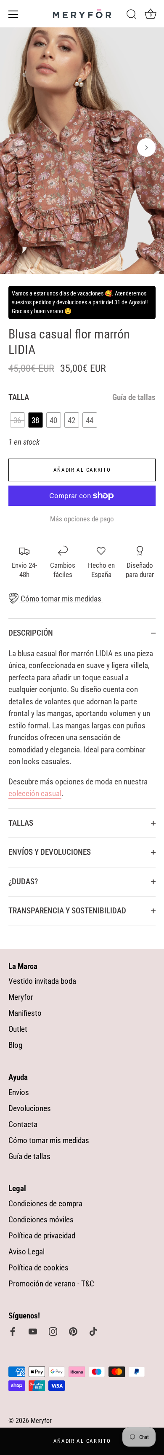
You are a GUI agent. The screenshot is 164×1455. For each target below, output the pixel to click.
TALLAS (20, 823)
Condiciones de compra (45, 1203)
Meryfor (20, 997)
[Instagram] (53, 1331)
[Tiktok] (93, 1331)
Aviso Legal (26, 1251)
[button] (17, 147)
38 (35, 420)
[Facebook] (12, 1331)
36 (17, 420)
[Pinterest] (73, 1331)
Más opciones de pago (82, 519)
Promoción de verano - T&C (51, 1284)
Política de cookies (38, 1267)
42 (71, 420)
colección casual (34, 793)
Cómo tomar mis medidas (60, 599)
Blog (15, 1045)
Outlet (17, 1029)
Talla (82, 397)
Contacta (22, 1124)
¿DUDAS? (23, 881)
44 (89, 420)
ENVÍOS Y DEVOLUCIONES (49, 852)
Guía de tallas (134, 397)
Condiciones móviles (41, 1219)
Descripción (30, 633)
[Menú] (13, 14)
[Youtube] (33, 1331)
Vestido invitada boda (42, 981)
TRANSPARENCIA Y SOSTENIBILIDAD (67, 910)
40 (53, 420)
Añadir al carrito (82, 1441)
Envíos (18, 1092)
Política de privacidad (41, 1235)
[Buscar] (131, 15)
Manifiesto (25, 1013)
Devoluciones (29, 1108)
